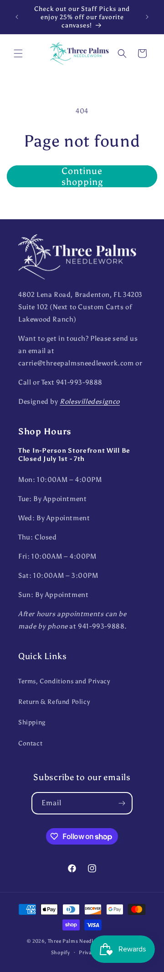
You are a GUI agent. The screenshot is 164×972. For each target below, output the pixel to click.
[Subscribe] (122, 803)
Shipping (32, 722)
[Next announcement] (147, 17)
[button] (18, 53)
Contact (30, 743)
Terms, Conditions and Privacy (64, 681)
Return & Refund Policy (54, 702)
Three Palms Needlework (78, 941)
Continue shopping (82, 176)
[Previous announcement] (17, 17)
